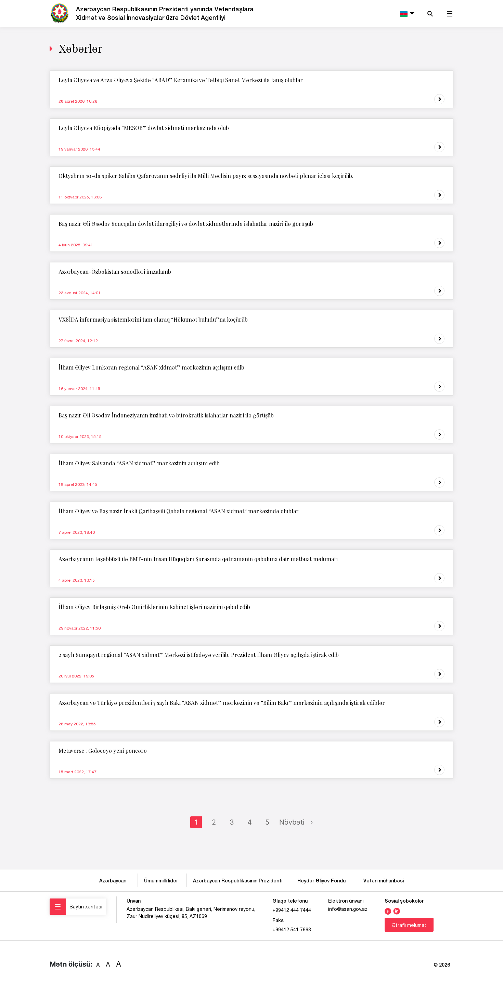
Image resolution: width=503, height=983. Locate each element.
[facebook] (388, 910)
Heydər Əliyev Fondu (322, 880)
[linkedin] (396, 910)
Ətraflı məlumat (409, 925)
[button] (406, 13)
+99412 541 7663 (291, 929)
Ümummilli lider (161, 880)
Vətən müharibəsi (383, 880)
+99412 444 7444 (291, 910)
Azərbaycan (114, 880)
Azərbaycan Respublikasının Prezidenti (237, 880)
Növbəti (292, 822)
